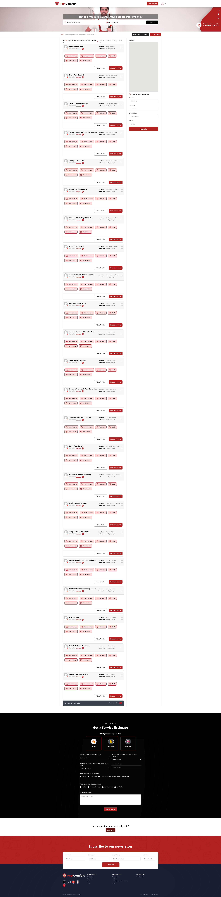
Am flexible (120, 787)
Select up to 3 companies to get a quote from (110, 41)
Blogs (113, 879)
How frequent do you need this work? (90, 755)
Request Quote (115, 68)
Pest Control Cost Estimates (120, 881)
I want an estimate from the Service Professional (115, 776)
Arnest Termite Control (78, 189)
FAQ (88, 881)
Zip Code (131, 120)
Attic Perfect (74, 617)
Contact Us (90, 877)
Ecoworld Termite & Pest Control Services (85, 389)
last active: (102, 48)
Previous (111, 703)
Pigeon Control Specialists (79, 674)
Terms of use (144, 894)
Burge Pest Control (76, 446)
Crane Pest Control (76, 75)
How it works (115, 877)
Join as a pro (153, 4)
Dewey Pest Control (77, 161)
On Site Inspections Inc (78, 503)
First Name (132, 98)
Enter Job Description (86, 792)
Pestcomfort (77, 894)
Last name (91, 855)
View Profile (101, 68)
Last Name (132, 105)
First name (68, 855)
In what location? (116, 764)
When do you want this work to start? (90, 784)
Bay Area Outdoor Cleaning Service (82, 589)
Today (84, 787)
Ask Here (110, 830)
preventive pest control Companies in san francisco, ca (80, 34)
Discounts (102, 56)
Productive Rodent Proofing (80, 474)
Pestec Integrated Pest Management (83, 132)
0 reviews (78, 49)
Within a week (108, 787)
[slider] (72, 48)
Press (88, 883)
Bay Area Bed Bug (76, 46)
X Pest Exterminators (77, 360)
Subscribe (143, 129)
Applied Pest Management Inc (80, 218)
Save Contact (72, 60)
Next (120, 703)
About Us (89, 879)
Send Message (73, 56)
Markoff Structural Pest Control (81, 332)
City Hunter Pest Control (78, 103)
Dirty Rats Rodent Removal (79, 646)
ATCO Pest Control (76, 246)
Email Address (133, 113)
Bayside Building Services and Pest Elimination (87, 560)
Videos (114, 883)
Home (61, 34)
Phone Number (88, 56)
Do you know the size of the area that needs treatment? (124, 755)
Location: (101, 46)
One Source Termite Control (80, 417)
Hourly (84, 776)
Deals (113, 56)
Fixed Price (93, 776)
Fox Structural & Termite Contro (81, 275)
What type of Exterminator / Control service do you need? (94, 764)
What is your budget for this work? (89, 773)
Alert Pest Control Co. (77, 303)
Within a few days (95, 787)
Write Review (86, 60)
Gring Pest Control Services (79, 532)
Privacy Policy (154, 894)
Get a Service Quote (140, 35)
